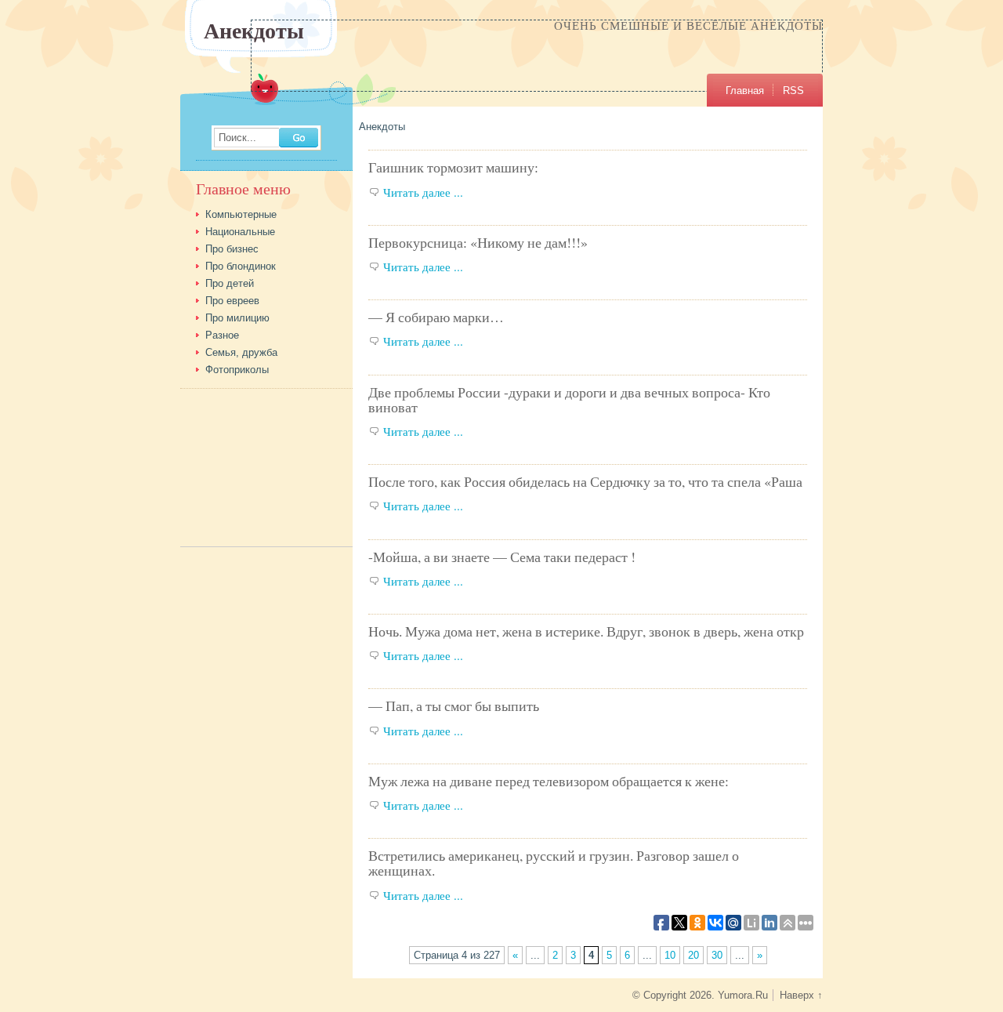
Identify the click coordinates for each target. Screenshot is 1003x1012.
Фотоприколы (237, 369)
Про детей (229, 283)
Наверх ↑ (801, 995)
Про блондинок (240, 266)
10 (669, 955)
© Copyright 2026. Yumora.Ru (700, 995)
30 (717, 955)
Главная (745, 90)
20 (693, 955)
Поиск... (237, 138)
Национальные (240, 232)
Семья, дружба (241, 352)
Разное (222, 335)
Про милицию (237, 318)
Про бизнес (232, 249)
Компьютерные (241, 214)
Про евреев (232, 301)
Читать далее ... (423, 192)
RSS (793, 90)
